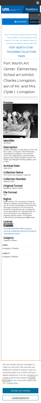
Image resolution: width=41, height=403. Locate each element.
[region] (20, 381)
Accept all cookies (20, 390)
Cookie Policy (12, 383)
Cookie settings (20, 397)
